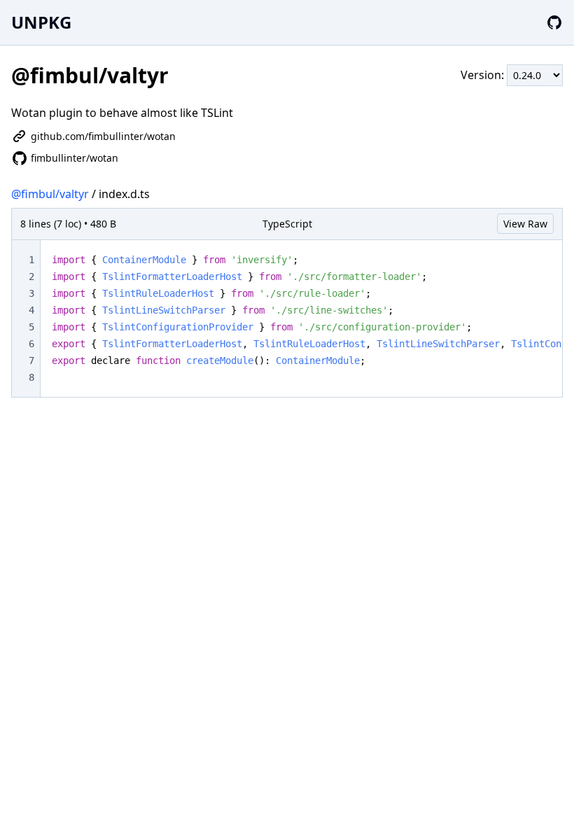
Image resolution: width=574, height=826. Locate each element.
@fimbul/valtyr (50, 194)
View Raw (525, 223)
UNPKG (41, 22)
